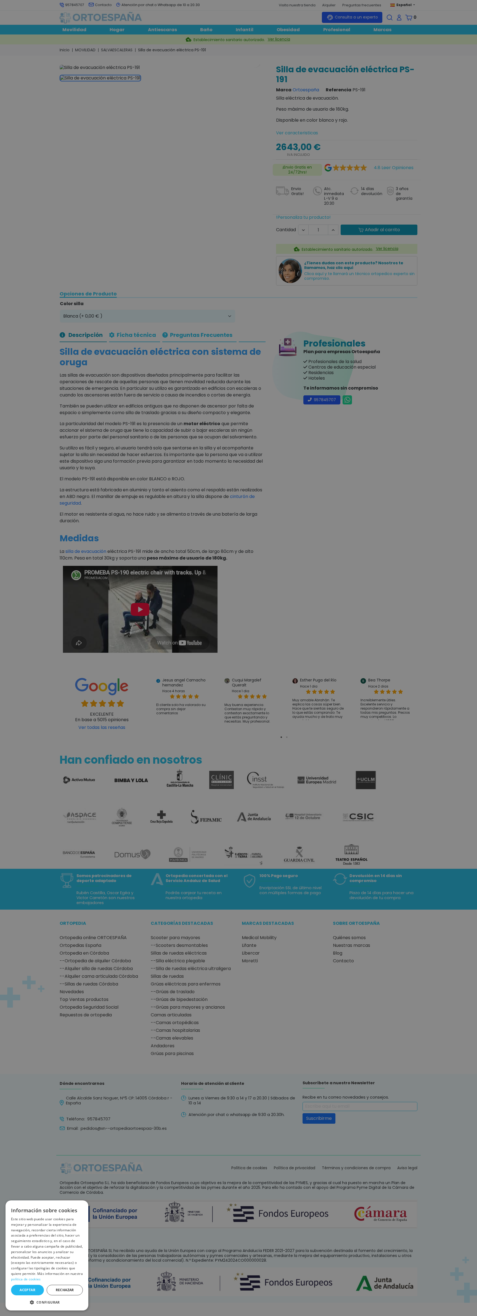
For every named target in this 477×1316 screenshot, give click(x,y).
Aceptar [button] (27, 1290)
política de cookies (26, 1279)
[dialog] (47, 1255)
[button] (47, 1302)
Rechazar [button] (65, 1290)
